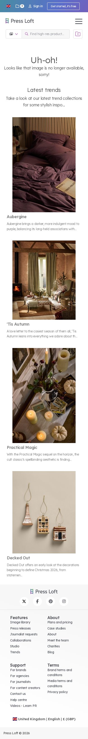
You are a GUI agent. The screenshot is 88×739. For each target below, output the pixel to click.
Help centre (18, 700)
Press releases (20, 628)
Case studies (56, 628)
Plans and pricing (59, 622)
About (51, 634)
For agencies (19, 676)
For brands (18, 670)
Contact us (18, 694)
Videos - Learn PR (23, 706)
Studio (14, 646)
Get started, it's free (63, 6)
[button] (8, 6)
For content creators (25, 688)
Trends (15, 652)
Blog (50, 652)
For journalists (20, 682)
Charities (53, 646)
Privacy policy (57, 692)
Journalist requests (23, 634)
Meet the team (58, 640)
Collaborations (20, 640)
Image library (20, 622)
